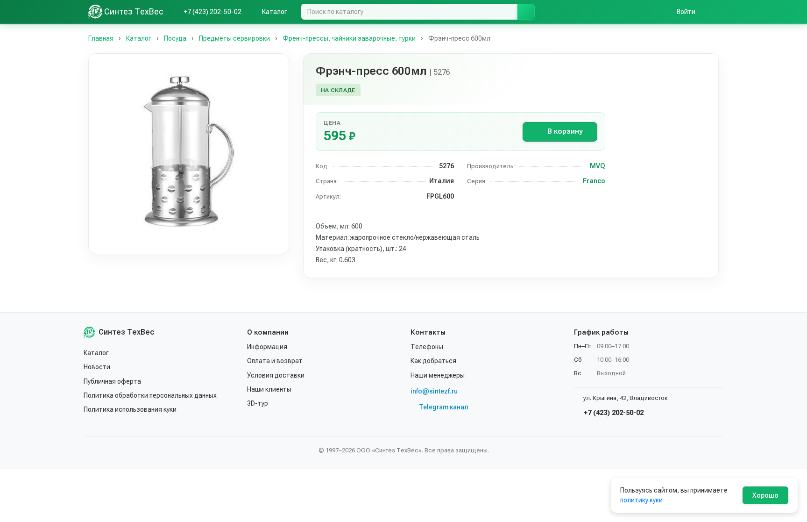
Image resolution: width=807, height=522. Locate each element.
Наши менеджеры (438, 375)
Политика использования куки (130, 409)
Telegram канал (443, 407)
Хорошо (765, 495)
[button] (188, 153)
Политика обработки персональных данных (150, 395)
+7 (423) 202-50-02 (613, 412)
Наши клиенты (269, 389)
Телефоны (427, 346)
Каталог (96, 353)
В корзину (564, 131)
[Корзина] (714, 11)
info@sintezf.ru (434, 391)
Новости (97, 367)
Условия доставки (275, 375)
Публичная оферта (112, 381)
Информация (267, 346)
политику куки (641, 500)
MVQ (597, 166)
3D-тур (257, 403)
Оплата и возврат (275, 361)
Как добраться (433, 361)
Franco (594, 181)
